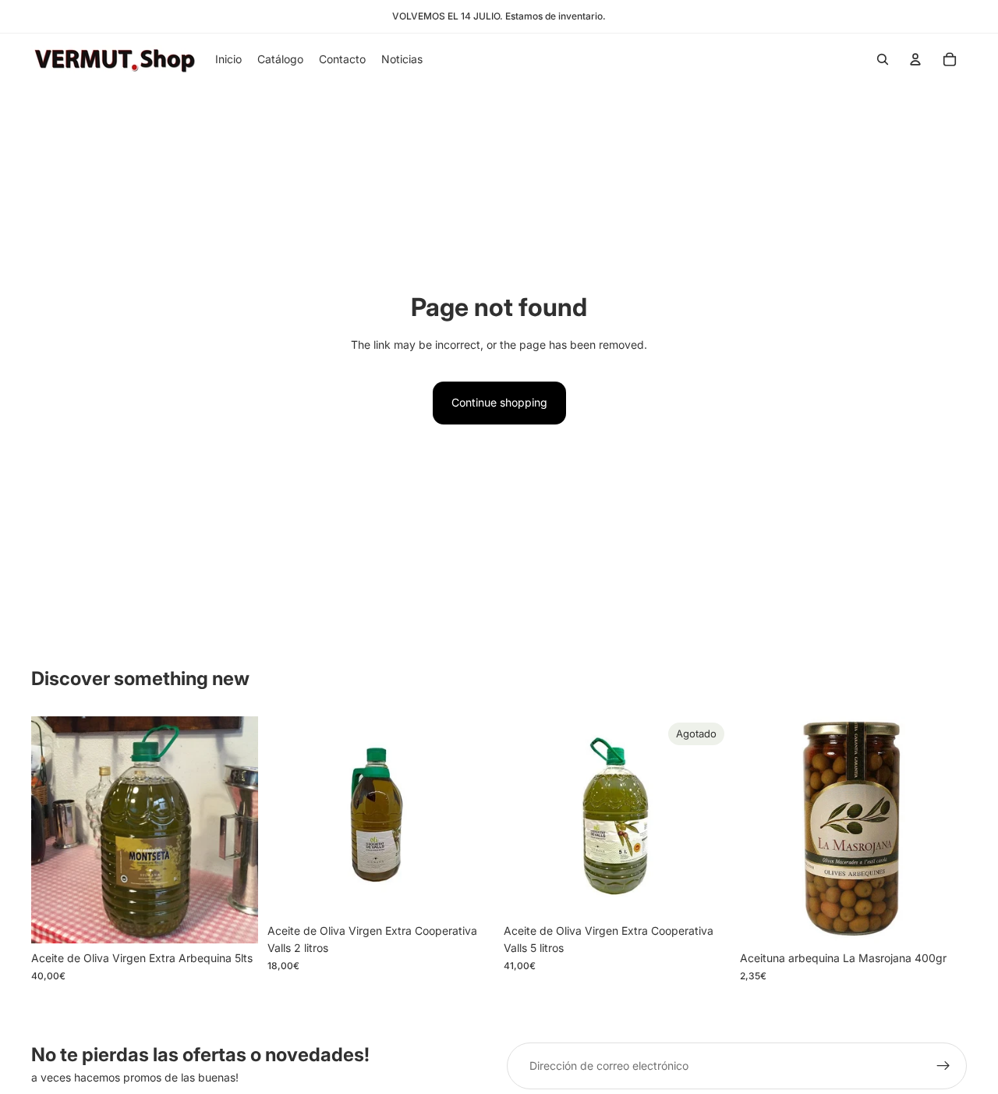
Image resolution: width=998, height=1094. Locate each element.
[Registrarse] (943, 1066)
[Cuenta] (915, 59)
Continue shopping (499, 402)
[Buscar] (882, 59)
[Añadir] (234, 920)
